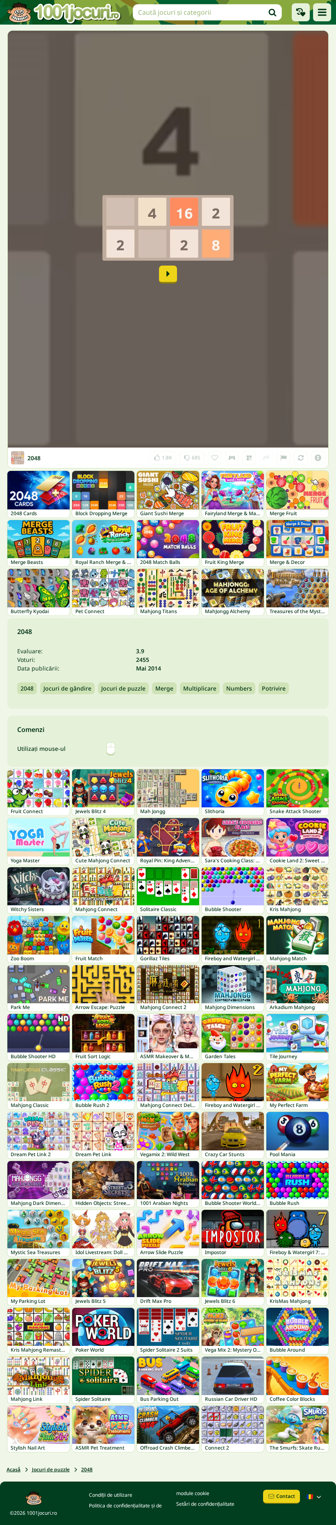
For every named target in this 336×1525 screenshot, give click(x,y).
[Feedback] (284, 458)
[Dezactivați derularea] (318, 458)
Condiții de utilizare (110, 1494)
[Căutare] (272, 12)
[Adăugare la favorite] (215, 458)
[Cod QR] (249, 458)
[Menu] (322, 12)
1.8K (163, 456)
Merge (164, 688)
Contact (285, 1496)
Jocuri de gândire (67, 688)
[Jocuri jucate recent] (301, 12)
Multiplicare (199, 688)
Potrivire (274, 688)
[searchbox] (207, 12)
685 (191, 456)
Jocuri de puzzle (123, 688)
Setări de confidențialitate (205, 1503)
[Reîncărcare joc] (301, 458)
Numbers (239, 688)
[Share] (266, 458)
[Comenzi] (232, 458)
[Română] (314, 1497)
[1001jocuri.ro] (64, 12)
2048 (27, 688)
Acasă (13, 1469)
